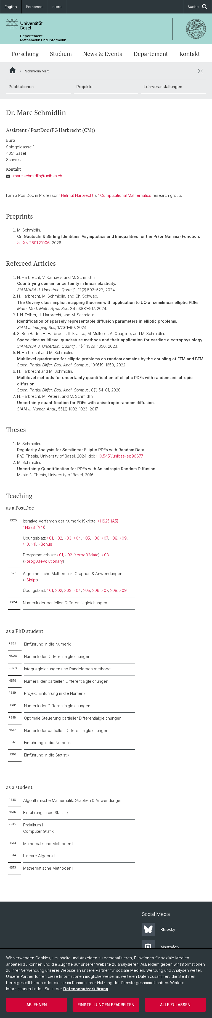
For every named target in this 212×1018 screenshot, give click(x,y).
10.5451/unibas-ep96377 (120, 456)
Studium (61, 54)
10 (27, 544)
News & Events (102, 54)
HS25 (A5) (109, 521)
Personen (34, 6)
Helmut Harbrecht (77, 195)
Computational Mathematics (125, 195)
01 (51, 538)
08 (114, 538)
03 (69, 538)
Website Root (12, 70)
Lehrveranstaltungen (163, 86)
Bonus (46, 544)
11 (34, 544)
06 (96, 538)
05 (87, 538)
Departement (151, 54)
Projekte (84, 86)
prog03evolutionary (44, 561)
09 (124, 538)
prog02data (87, 554)
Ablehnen (36, 1004)
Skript (31, 580)
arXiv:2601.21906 (34, 242)
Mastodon (169, 947)
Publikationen (21, 86)
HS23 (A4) (34, 527)
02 (59, 538)
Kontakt (189, 54)
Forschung (25, 54)
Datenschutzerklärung (85, 988)
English (11, 6)
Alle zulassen (175, 1004)
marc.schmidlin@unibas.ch (37, 175)
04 (78, 538)
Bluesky (167, 929)
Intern (57, 6)
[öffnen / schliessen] (200, 71)
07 (106, 538)
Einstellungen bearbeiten (106, 1004)
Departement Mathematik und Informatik (43, 38)
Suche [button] (193, 6)
